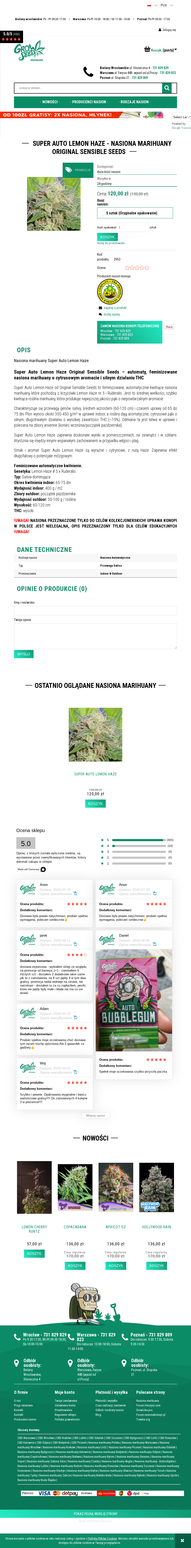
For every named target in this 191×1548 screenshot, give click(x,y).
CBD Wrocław (46, 1438)
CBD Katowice (25, 1442)
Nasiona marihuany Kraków (59, 1447)
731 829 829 (160, 68)
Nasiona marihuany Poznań (125, 1447)
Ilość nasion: (99, 202)
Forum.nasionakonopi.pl (150, 1414)
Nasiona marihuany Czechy (84, 1461)
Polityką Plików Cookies (102, 1538)
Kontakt (18, 1410)
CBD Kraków (63, 1438)
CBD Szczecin (114, 1438)
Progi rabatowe (23, 1405)
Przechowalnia (63, 1410)
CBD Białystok (61, 1442)
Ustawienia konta (65, 1405)
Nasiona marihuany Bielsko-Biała (92, 1475)
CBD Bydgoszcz (133, 1438)
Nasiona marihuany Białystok (110, 1452)
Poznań (105, 338)
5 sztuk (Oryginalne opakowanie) (131, 213)
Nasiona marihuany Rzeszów (101, 1466)
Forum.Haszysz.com (148, 1405)
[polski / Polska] (149, 5)
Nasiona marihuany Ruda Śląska (36, 1480)
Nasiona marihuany (147, 1400)
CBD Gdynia (44, 1442)
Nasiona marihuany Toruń (149, 1470)
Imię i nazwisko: (24, 602)
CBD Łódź (151, 1438)
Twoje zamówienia (66, 1400)
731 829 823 (168, 73)
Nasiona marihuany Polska (104, 1442)
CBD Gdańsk (96, 1438)
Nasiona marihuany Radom (66, 1466)
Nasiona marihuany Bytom (99, 1456)
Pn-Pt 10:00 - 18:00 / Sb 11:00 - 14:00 (101, 19)
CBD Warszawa (26, 1438)
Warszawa (107, 335)
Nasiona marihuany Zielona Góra (46, 1461)
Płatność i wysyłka (106, 1400)
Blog (98, 1414)
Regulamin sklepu (65, 1414)
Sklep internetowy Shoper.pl (95, 1521)
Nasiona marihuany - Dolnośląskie (155, 1461)
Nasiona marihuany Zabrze (55, 1475)
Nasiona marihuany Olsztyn (49, 1470)
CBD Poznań (79, 1442)
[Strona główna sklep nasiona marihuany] (30, 50)
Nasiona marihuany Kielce (82, 1470)
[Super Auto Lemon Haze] (54, 203)
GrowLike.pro (144, 1410)
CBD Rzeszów (167, 1438)
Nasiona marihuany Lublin (32, 1466)
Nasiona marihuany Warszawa (139, 1442)
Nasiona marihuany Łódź (92, 1447)
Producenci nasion (25, 1419)
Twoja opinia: (23, 620)
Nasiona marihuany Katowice (73, 1452)
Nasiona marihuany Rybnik (129, 1475)
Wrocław (106, 331)
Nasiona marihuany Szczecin (137, 1466)
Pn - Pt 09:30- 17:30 (40, 19)
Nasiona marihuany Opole (162, 1475)
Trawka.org (143, 1419)
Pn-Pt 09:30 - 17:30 (153, 19)
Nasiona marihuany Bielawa (65, 1456)
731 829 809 (140, 78)
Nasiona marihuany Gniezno (133, 1456)
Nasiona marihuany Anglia (117, 1461)
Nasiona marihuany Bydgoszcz (35, 1452)
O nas (17, 1400)
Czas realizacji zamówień (111, 1405)
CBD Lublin (79, 1438)
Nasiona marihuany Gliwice (116, 1470)
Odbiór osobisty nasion (110, 1410)
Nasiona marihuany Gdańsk (159, 1447)
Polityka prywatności (67, 1419)
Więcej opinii (95, 1115)
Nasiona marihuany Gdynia (144, 1452)
